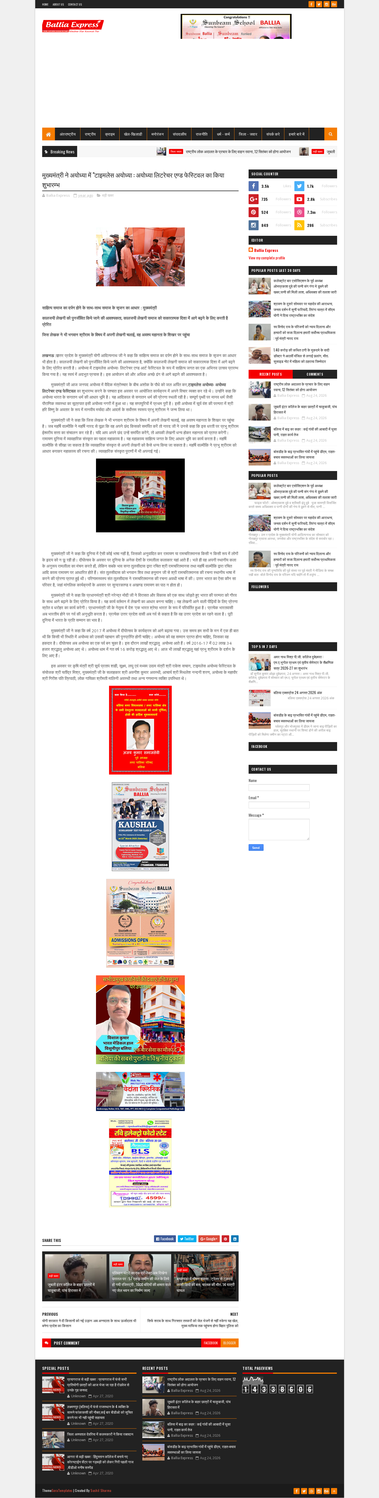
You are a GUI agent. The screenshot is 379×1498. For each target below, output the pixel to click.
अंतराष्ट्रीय (68, 134)
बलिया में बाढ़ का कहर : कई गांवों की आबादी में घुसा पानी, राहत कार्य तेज (305, 431)
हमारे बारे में (296, 134)
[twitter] (319, 4)
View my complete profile (267, 257)
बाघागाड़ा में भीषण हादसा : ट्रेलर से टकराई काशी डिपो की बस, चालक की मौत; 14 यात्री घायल (205, 1284)
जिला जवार (143, 151)
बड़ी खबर (285, 151)
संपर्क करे (273, 134)
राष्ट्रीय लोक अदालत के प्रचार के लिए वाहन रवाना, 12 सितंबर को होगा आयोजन (206, 151)
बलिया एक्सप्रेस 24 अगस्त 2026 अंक (298, 692)
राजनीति (202, 134)
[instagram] (327, 4)
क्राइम (110, 134)
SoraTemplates (62, 1490)
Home (45, 4)
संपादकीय (180, 134)
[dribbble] (312, 1491)
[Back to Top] (334, 1491)
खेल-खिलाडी (133, 134)
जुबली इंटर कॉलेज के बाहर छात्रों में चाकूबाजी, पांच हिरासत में (335, 151)
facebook (211, 1342)
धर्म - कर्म (223, 134)
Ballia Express (266, 250)
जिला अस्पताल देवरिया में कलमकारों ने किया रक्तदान (100, 1434)
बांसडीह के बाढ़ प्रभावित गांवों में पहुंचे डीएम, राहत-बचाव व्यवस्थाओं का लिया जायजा (304, 454)
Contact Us (75, 4)
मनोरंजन (157, 134)
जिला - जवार (248, 134)
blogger (229, 1342)
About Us (58, 4)
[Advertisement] (189, 86)
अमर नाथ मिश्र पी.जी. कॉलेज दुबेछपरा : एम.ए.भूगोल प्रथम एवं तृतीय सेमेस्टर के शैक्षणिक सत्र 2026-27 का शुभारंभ (303, 662)
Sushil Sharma (100, 1490)
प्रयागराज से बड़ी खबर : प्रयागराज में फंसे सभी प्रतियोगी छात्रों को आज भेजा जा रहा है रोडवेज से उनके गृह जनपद (98, 1384)
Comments (315, 374)
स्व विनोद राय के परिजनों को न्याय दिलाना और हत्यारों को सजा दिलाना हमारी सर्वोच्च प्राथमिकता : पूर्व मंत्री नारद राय (304, 332)
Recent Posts (270, 374)
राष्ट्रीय (90, 134)
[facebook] (312, 4)
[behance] (334, 4)
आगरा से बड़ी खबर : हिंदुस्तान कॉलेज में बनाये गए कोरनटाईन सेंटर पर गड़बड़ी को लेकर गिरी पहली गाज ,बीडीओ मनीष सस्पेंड (100, 1462)
